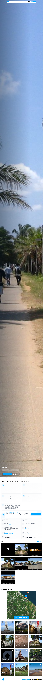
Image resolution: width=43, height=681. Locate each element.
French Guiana (27, 520)
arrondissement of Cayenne (9, 524)
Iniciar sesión (33, 1)
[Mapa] (16, 474)
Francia (4, 464)
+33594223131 (27, 528)
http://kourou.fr (27, 533)
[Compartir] (18, 474)
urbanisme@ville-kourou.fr (8, 533)
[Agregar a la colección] (13, 474)
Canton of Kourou (7, 520)
